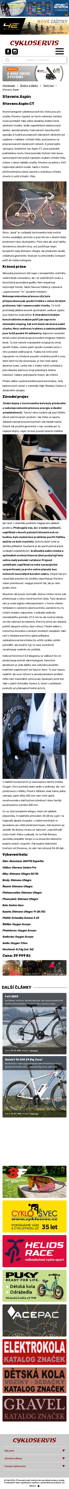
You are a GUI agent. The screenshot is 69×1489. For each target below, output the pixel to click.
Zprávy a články (29, 85)
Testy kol (48, 85)
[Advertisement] (23, 1141)
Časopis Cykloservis (15, 1466)
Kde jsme (9, 1450)
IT (64, 1483)
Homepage (9, 85)
